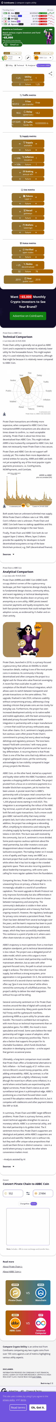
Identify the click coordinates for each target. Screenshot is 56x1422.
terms (23, 1399)
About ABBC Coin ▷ (12, 1271)
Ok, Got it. (38, 1407)
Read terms (18, 1407)
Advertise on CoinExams (28, 316)
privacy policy (9, 1399)
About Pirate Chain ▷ (13, 1266)
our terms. (37, 1377)
